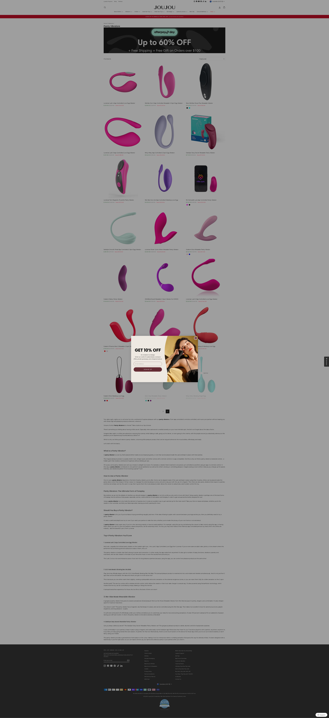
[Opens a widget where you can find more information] (321, 715)
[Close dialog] (195, 338)
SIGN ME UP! (148, 369)
